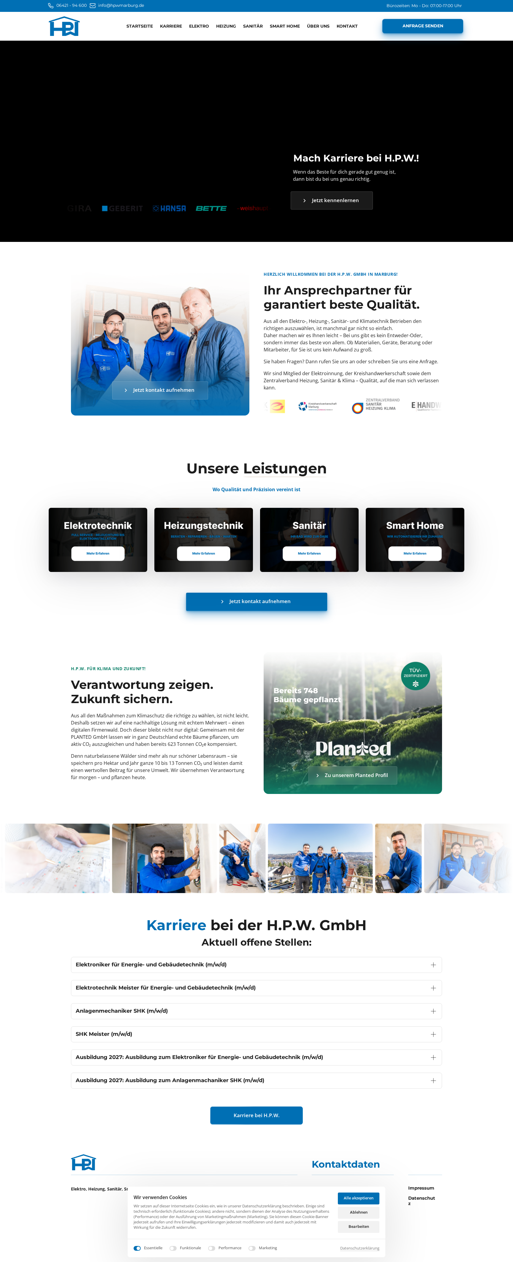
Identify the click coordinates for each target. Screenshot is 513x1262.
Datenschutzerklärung (359, 1248)
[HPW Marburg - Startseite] (64, 26)
